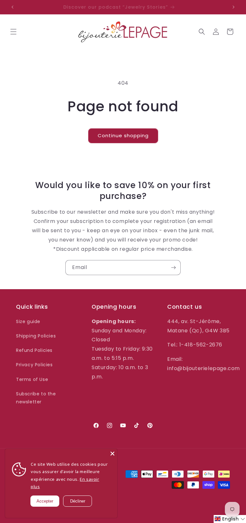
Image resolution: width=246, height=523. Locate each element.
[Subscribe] (173, 267)
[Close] (112, 453)
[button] (13, 32)
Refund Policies (34, 350)
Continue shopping (123, 135)
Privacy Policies (34, 364)
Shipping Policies (36, 336)
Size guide (28, 321)
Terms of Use (32, 379)
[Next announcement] (233, 7)
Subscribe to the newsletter (36, 398)
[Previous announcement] (12, 7)
